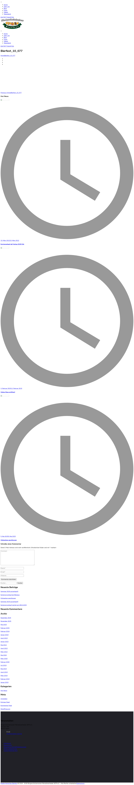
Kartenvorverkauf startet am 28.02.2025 (14, 605)
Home (6, 5)
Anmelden (4, 699)
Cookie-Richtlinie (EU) (11, 751)
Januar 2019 (4, 682)
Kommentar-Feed (6, 706)
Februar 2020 (5, 662)
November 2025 (6, 621)
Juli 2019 (4, 665)
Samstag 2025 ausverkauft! (9, 602)
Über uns (7, 7)
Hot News (4, 691)
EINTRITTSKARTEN (7, 17)
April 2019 (4, 672)
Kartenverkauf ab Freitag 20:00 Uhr (12, 244)
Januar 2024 (4, 635)
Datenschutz (8, 745)
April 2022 (4, 648)
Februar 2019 (5, 679)
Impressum (7, 743)
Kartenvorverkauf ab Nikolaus (10, 595)
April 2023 (4, 638)
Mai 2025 (4, 625)
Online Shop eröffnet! (8, 392)
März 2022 (4, 652)
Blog (5, 8)
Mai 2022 (4, 645)
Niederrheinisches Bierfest (9, 783)
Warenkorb (7, 14)
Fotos (5, 10)
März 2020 (4, 659)
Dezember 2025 (6, 618)
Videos (6, 12)
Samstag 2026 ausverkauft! (9, 591)
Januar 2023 (4, 642)
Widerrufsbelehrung (10, 749)
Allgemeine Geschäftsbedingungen (15, 747)
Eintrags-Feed (5, 702)
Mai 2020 (4, 655)
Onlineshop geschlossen (9, 540)
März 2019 (4, 676)
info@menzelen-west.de (14, 734)
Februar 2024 (5, 631)
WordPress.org (5, 709)
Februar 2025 (5, 628)
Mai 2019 (4, 669)
